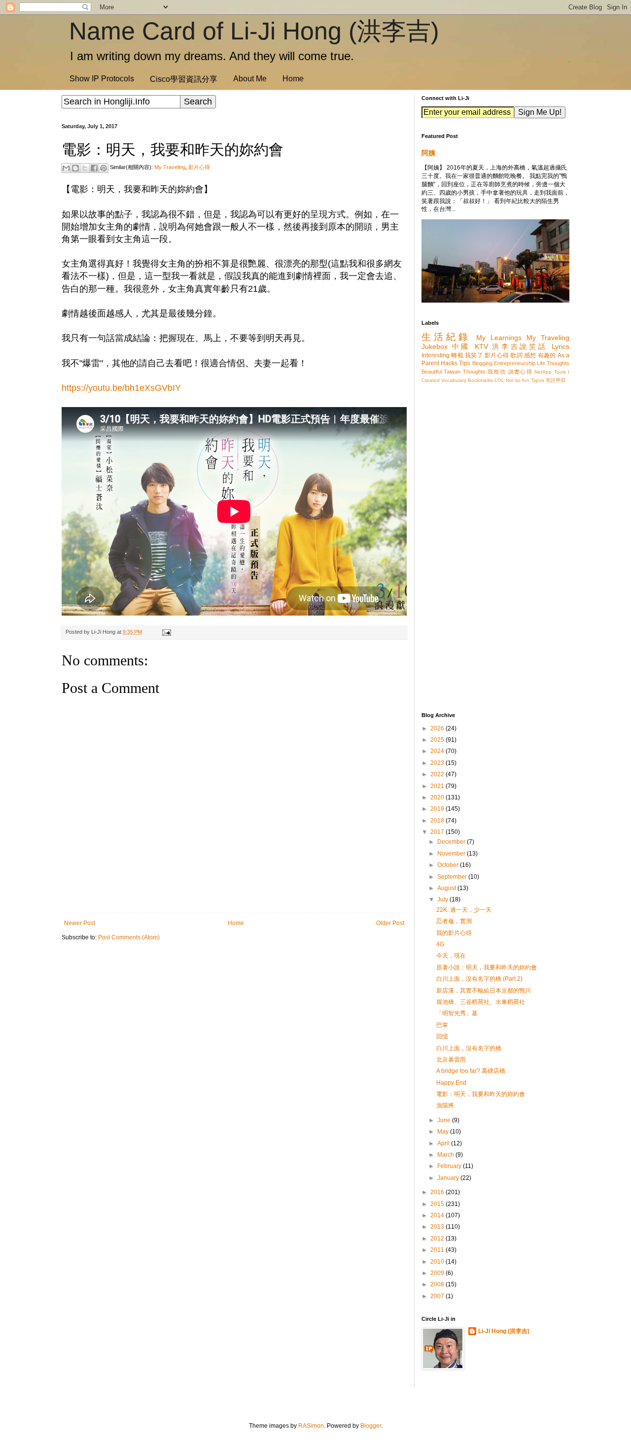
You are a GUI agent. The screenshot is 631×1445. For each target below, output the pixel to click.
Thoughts (474, 372)
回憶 (442, 1036)
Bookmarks (480, 380)
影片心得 (199, 167)
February (450, 1166)
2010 (438, 1261)
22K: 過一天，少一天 (463, 909)
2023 (438, 762)
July (443, 899)
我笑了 (474, 355)
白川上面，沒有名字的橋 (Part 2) (479, 978)
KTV (481, 346)
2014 (438, 1215)
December (452, 841)
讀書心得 (520, 372)
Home (293, 78)
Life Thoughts (553, 363)
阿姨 (428, 153)
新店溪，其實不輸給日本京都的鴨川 (483, 990)
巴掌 (442, 1025)
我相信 (497, 372)
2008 (438, 1284)
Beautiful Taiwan (440, 372)
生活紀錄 (446, 337)
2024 (438, 751)
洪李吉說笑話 (519, 346)
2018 (438, 820)
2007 (438, 1296)
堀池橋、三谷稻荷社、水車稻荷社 (480, 1001)
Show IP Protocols (102, 78)
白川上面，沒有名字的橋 (468, 1048)
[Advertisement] (234, 1025)
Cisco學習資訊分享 (183, 79)
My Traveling (169, 167)
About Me (250, 78)
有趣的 (547, 355)
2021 (438, 786)
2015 (438, 1204)
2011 (438, 1249)
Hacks (449, 363)
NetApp (543, 372)
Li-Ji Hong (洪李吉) (503, 1331)
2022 (438, 774)
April (444, 1143)
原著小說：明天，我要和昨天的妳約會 (486, 967)
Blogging (482, 363)
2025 (438, 739)
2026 (438, 728)
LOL (499, 380)
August (447, 888)
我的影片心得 (454, 932)
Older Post (390, 923)
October (448, 864)
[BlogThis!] (75, 168)
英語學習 (555, 380)
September (452, 876)
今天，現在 (451, 955)
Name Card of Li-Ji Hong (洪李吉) (254, 31)
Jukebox (434, 346)
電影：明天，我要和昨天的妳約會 (480, 1094)
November (452, 853)
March (446, 1154)
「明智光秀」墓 (457, 1013)
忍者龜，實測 (454, 921)
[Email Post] (165, 632)
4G (440, 944)
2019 (438, 808)
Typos (537, 380)
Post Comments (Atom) (129, 937)
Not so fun (517, 380)
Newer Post (79, 923)
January (448, 1177)
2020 (438, 797)
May (443, 1131)
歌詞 (516, 355)
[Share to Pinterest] (103, 168)
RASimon (311, 1425)
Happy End (451, 1082)
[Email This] (66, 168)
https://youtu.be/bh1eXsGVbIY (121, 388)
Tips (464, 363)
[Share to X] (85, 168)
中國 (461, 346)
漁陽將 (445, 1105)
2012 (438, 1238)
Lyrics (560, 346)
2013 (438, 1226)
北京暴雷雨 (451, 1059)
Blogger (370, 1425)
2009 (438, 1273)
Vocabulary (453, 380)
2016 (438, 1192)
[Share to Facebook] (94, 168)
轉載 (457, 355)
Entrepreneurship (514, 363)
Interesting (435, 355)
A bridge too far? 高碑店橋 (470, 1070)
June (444, 1120)
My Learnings (499, 338)
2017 (438, 831)
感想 (530, 355)
